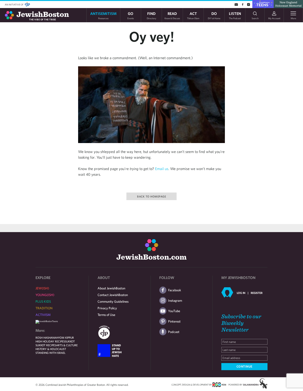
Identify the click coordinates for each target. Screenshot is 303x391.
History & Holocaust (51, 349)
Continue (244, 366)
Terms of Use (106, 315)
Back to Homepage (151, 196)
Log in (241, 292)
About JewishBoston (111, 288)
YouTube (174, 311)
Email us (161, 168)
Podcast (173, 332)
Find (151, 15)
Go (130, 15)
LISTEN (235, 15)
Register (257, 292)
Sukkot (70, 341)
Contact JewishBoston (113, 295)
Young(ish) (45, 295)
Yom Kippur (66, 337)
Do (214, 15)
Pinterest (174, 321)
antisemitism (103, 15)
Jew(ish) (42, 288)
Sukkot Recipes (46, 345)
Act (193, 15)
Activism (43, 315)
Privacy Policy (107, 308)
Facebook (174, 290)
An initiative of (14, 4)
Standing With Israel (51, 352)
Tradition (44, 308)
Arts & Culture (67, 345)
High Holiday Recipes (50, 341)
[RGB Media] (219, 384)
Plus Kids (43, 301)
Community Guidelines (113, 301)
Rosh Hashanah (47, 337)
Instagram (175, 300)
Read (172, 15)
